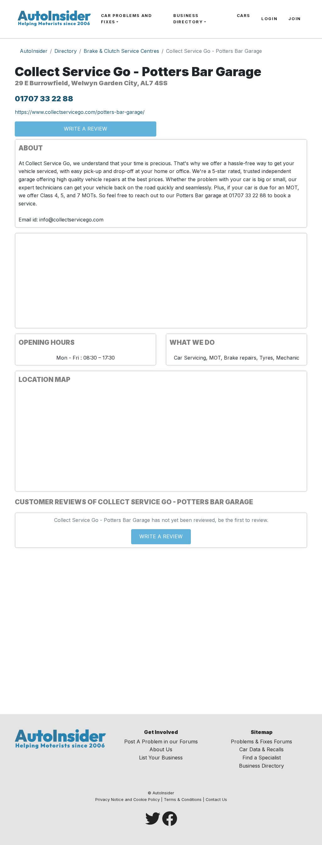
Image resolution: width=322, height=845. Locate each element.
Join (294, 18)
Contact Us (216, 799)
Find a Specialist (261, 757)
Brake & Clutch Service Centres (121, 51)
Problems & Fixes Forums (261, 741)
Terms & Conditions (183, 799)
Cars (243, 15)
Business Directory (188, 18)
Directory (65, 51)
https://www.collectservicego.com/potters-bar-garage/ (80, 112)
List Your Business (161, 757)
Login (269, 18)
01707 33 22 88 (44, 98)
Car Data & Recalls (261, 749)
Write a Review (85, 129)
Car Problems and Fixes (126, 18)
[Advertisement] (161, 281)
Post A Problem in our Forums (161, 741)
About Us (160, 749)
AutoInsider (33, 51)
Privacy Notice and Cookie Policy (127, 799)
